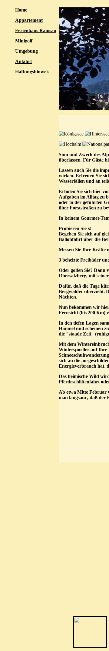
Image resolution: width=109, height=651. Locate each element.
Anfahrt (23, 61)
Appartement (29, 20)
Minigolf (23, 40)
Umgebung (26, 51)
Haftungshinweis (32, 71)
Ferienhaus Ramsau (35, 30)
